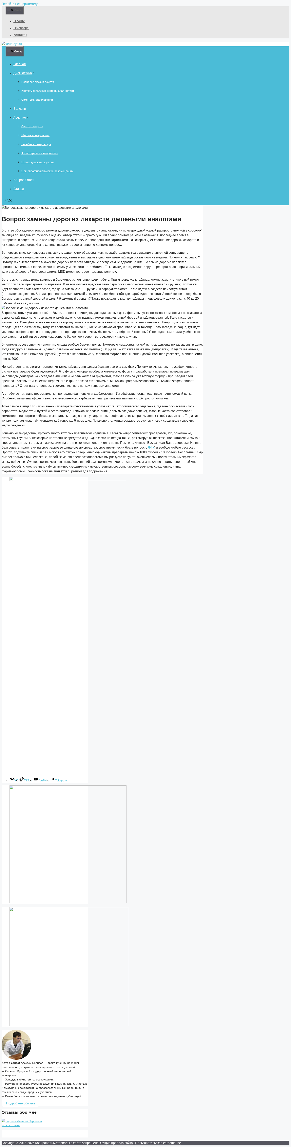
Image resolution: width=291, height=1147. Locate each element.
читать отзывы (11, 1125)
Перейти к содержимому (20, 4)
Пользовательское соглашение (158, 1143)
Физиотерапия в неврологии (39, 153)
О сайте (19, 21)
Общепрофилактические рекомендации (47, 170)
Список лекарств (32, 126)
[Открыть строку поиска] (9, 201)
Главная (19, 64)
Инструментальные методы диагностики (47, 90)
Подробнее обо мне (20, 1103)
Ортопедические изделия (37, 162)
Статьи (18, 189)
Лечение (19, 117)
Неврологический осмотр (37, 81)
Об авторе (21, 28)
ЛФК (151, 447)
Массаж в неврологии (35, 135)
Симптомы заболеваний (37, 99)
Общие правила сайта (116, 1143)
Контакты (20, 35)
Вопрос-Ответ (23, 180)
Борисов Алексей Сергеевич (24, 1121)
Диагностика (22, 73)
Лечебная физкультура (36, 144)
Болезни (19, 108)
